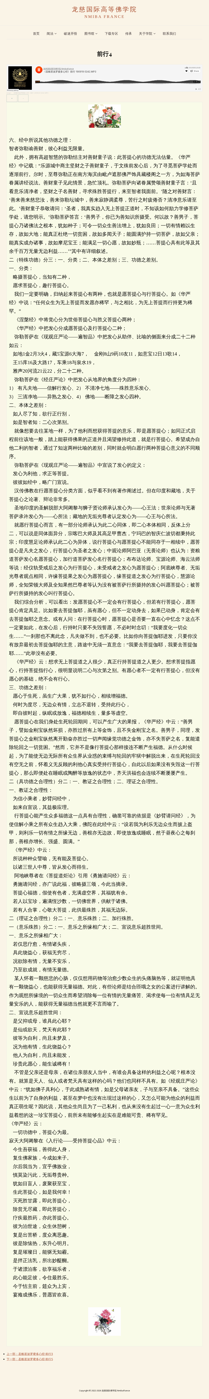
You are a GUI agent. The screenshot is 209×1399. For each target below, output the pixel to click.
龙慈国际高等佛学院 (104, 9)
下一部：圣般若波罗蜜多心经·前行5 (30, 1359)
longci (9, 93)
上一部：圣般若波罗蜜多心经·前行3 (30, 1354)
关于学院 (145, 33)
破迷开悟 (70, 33)
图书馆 (89, 33)
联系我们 (169, 33)
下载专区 (111, 33)
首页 (36, 33)
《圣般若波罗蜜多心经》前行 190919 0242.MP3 (30, 93)
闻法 (50, 33)
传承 (128, 33)
